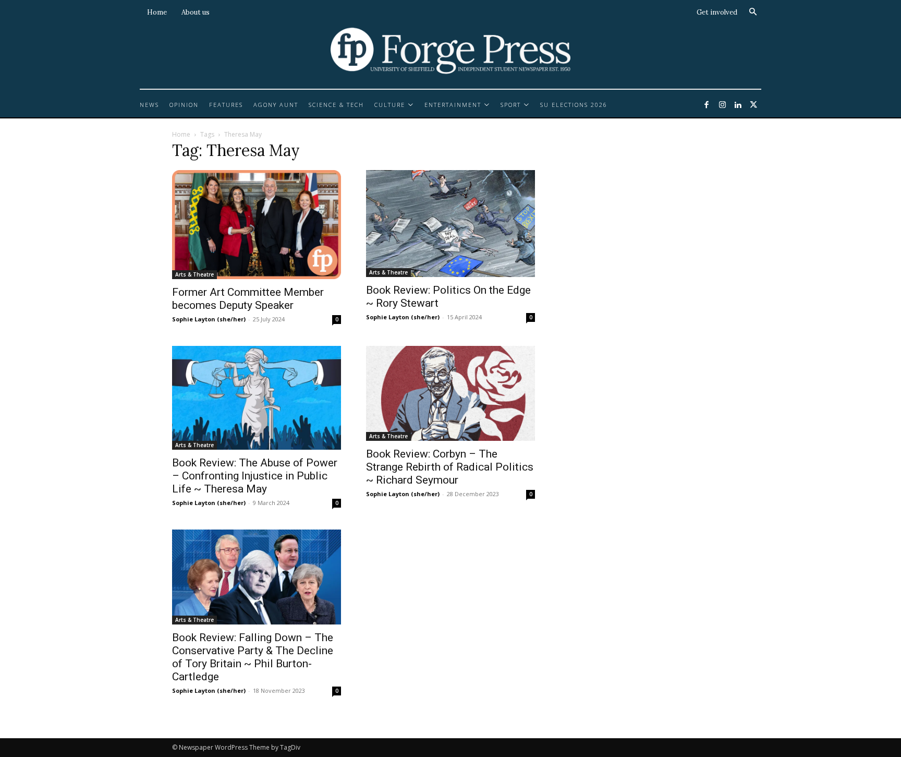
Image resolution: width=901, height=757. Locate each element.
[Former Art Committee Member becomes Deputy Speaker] (256, 224)
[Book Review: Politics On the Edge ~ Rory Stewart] (450, 223)
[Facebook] (706, 105)
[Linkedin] (738, 105)
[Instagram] (722, 105)
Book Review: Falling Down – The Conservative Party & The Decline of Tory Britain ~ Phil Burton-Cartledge (252, 657)
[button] (753, 12)
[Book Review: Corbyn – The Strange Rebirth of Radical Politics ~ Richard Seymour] (450, 393)
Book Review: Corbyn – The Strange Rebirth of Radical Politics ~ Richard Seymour (449, 467)
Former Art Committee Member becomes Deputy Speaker (248, 298)
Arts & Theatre (194, 274)
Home (181, 134)
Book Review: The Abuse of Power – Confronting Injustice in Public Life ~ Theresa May (254, 475)
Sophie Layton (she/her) (209, 319)
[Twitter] (753, 105)
